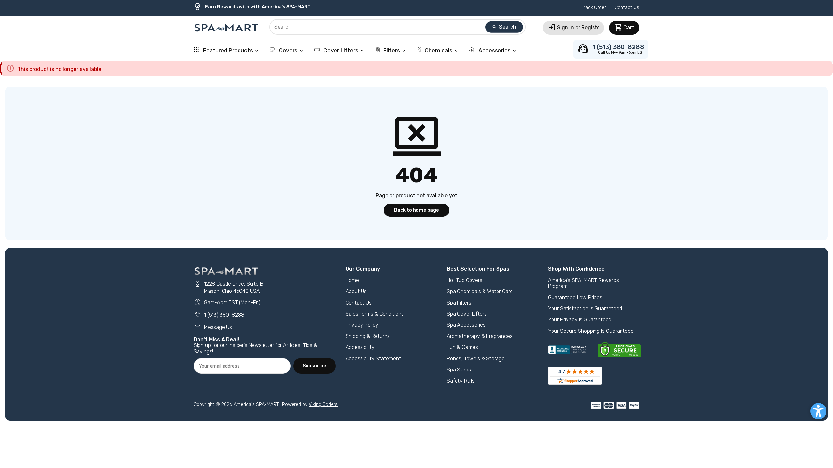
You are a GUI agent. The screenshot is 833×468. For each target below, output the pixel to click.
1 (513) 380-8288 (219, 315)
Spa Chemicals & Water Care (480, 291)
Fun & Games (462, 347)
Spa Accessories (466, 325)
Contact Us (627, 7)
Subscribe (314, 366)
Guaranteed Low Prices (575, 297)
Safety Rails (461, 381)
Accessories (497, 50)
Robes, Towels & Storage (476, 359)
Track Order (594, 7)
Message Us (213, 327)
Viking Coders (323, 404)
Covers (291, 50)
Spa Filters (459, 303)
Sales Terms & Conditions (375, 314)
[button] (818, 411)
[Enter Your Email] (242, 366)
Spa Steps (459, 370)
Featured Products (230, 50)
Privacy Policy (362, 325)
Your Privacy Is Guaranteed (579, 320)
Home (352, 280)
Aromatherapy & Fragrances (479, 336)
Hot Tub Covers (464, 280)
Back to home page (416, 210)
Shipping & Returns (368, 336)
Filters (394, 50)
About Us (356, 291)
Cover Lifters (343, 50)
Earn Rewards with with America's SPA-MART (252, 7)
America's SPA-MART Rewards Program (583, 283)
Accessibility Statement (373, 359)
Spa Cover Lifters (467, 314)
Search (504, 27)
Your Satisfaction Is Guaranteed (585, 309)
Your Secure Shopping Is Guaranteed (591, 331)
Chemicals (442, 50)
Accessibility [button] (360, 347)
